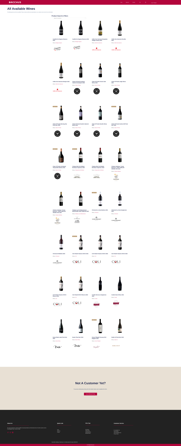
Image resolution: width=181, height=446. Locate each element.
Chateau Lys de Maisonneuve (80, 213)
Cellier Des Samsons (98, 42)
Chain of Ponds (78, 85)
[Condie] (96, 305)
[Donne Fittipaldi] (96, 347)
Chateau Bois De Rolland (79, 170)
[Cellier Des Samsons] (96, 49)
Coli (76, 256)
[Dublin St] (116, 346)
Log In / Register (154, 2)
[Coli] (77, 262)
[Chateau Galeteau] (116, 178)
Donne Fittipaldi (97, 340)
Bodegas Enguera (59, 42)
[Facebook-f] (8, 432)
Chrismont (96, 212)
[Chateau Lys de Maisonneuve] (77, 220)
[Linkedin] (12, 432)
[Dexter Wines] (57, 347)
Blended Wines (88, 433)
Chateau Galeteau (117, 171)
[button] (140, 2)
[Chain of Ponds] (77, 92)
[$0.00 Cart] (145, 2)
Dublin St (116, 339)
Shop (121, 2)
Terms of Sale (116, 431)
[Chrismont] (96, 219)
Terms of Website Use (117, 432)
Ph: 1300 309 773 (117, 430)
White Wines (87, 430)
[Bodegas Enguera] (57, 49)
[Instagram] (10, 432)
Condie (96, 298)
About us (127, 2)
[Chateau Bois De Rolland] (77, 176)
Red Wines (87, 429)
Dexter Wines (58, 340)
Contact (133, 2)
